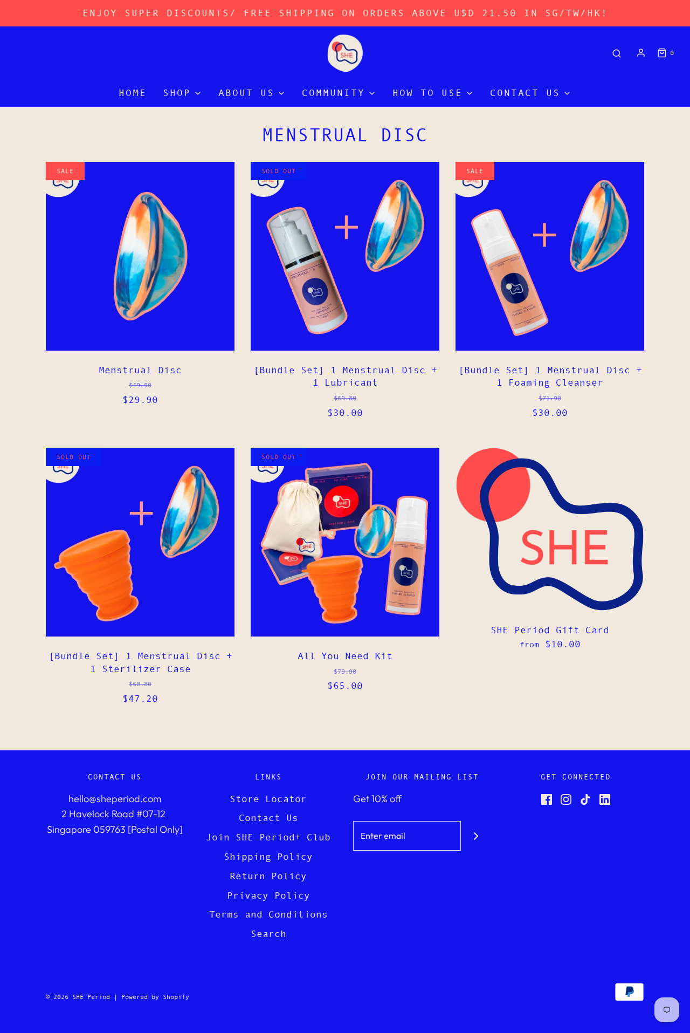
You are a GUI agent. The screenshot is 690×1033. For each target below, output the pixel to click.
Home (133, 92)
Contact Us (268, 817)
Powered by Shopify (155, 997)
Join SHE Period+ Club (268, 837)
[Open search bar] (616, 53)
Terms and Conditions (268, 914)
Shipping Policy (268, 856)
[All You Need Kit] (345, 542)
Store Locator (268, 798)
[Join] (476, 836)
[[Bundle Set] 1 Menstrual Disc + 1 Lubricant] (345, 256)
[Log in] (640, 53)
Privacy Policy (268, 895)
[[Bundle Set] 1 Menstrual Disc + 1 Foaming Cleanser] (550, 256)
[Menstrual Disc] (140, 256)
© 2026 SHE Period (78, 997)
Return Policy (268, 876)
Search (268, 933)
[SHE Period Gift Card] (550, 529)
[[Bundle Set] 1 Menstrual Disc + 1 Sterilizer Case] (140, 542)
